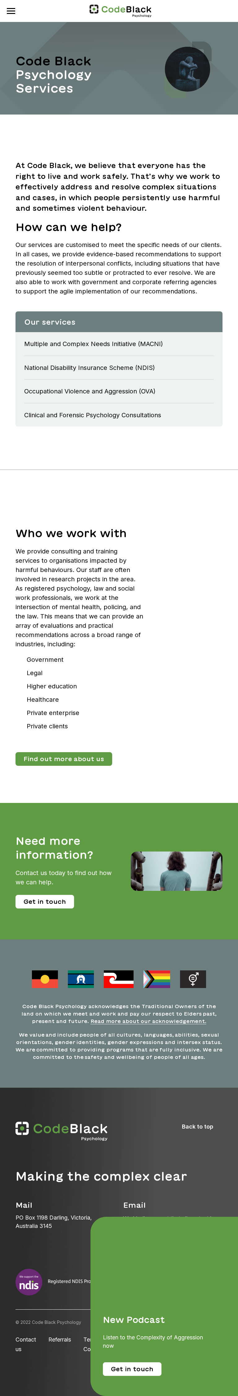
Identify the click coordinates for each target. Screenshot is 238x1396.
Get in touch (45, 901)
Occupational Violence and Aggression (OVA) (90, 391)
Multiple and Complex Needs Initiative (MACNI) (93, 344)
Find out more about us (64, 758)
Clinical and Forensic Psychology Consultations (92, 415)
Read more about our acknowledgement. (148, 1021)
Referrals (59, 1339)
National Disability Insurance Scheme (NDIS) (89, 367)
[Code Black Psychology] (121, 10)
